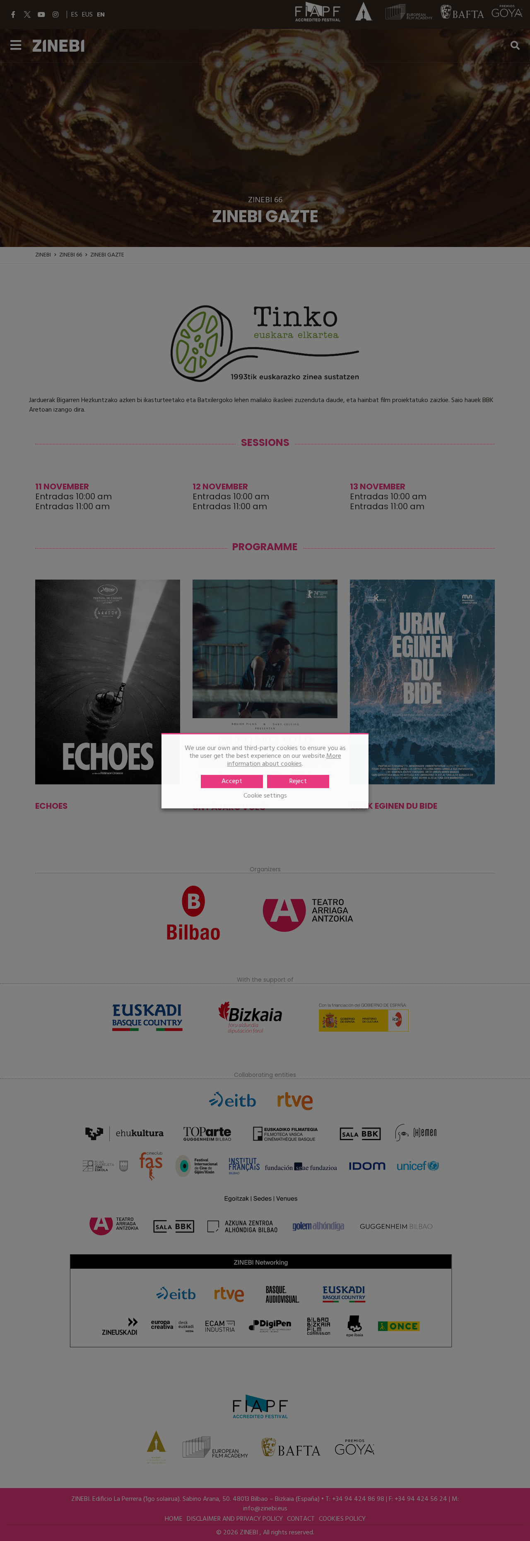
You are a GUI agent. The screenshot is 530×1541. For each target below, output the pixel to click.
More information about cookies (284, 760)
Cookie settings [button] (265, 796)
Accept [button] (232, 781)
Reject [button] (298, 781)
